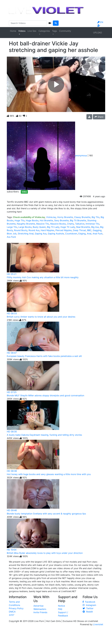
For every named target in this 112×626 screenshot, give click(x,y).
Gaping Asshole (56, 233)
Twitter (89, 608)
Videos (21, 31)
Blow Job (12, 233)
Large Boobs (25, 227)
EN (101, 22)
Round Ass (34, 230)
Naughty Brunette (26, 223)
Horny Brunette (65, 217)
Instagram (90, 605)
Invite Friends (40, 612)
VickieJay (51, 217)
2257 (11, 615)
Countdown (71, 233)
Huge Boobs (32, 220)
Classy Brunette (82, 217)
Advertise (38, 605)
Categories (44, 31)
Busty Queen (39, 227)
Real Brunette (83, 227)
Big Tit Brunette (78, 220)
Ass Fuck (11, 236)
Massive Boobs (58, 223)
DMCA (12, 611)
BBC (89, 230)
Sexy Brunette (61, 220)
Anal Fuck (98, 233)
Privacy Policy (16, 608)
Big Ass (95, 227)
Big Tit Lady (53, 227)
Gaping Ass (41, 233)
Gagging (97, 230)
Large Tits (12, 227)
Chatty (70, 223)
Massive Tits (42, 223)
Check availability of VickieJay (29, 217)
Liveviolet (98, 624)
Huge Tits (20, 220)
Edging (82, 233)
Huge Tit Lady (68, 227)
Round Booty (20, 230)
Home (13, 31)
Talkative (79, 223)
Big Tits (95, 217)
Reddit (89, 611)
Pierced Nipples (63, 230)
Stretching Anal (26, 233)
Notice (61, 605)
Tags (54, 31)
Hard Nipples (47, 230)
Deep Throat (79, 230)
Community (65, 31)
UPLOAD (97, 32)
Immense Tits (92, 223)
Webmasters (39, 609)
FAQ (60, 609)
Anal (89, 233)
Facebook (89, 601)
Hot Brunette (46, 220)
